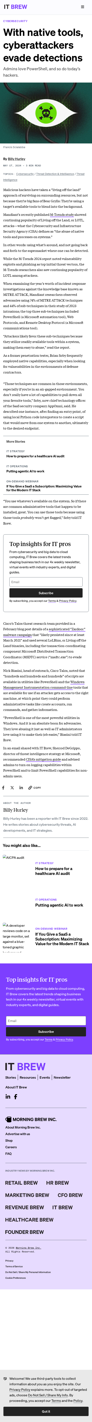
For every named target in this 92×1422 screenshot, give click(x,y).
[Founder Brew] (24, 1232)
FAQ (8, 1153)
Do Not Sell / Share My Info (48, 1395)
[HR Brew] (57, 1183)
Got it (46, 1411)
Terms (56, 1400)
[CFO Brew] (70, 1195)
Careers (11, 1147)
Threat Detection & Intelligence (55, 173)
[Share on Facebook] (3, 788)
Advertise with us (17, 1134)
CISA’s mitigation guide (43, 759)
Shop (9, 1140)
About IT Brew (16, 1087)
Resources (28, 1077)
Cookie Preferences (15, 1277)
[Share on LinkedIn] (21, 788)
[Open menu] (82, 7)
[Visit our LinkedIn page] (7, 1096)
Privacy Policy (19, 1389)
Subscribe (46, 593)
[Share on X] (12, 788)
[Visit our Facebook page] (15, 1096)
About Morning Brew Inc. (22, 1127)
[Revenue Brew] (24, 1207)
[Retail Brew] (21, 1183)
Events (45, 1077)
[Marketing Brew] (27, 1195)
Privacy (9, 1260)
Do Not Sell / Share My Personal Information (28, 1272)
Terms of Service (14, 1266)
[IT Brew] (63, 1207)
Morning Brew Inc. (28, 1248)
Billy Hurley (16, 158)
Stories (10, 1077)
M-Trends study (62, 214)
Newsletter (62, 1077)
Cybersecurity (25, 173)
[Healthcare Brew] (29, 1220)
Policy (77, 1400)
